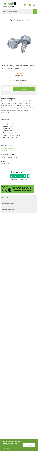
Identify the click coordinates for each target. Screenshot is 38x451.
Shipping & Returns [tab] (8, 204)
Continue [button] (29, 445)
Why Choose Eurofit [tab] (8, 209)
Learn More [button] (6, 448)
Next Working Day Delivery (21, 20)
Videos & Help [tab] (6, 198)
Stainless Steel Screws (8, 150)
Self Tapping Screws (7, 148)
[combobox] (17, 11)
